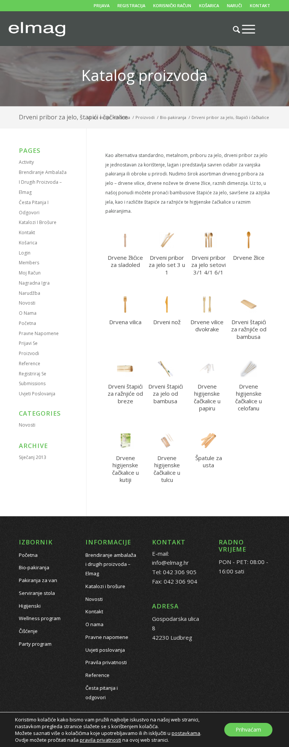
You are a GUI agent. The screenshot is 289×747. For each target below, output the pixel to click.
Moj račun (30, 273)
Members (29, 262)
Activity (26, 162)
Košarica (28, 242)
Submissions (32, 383)
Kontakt (27, 232)
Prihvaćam (248, 729)
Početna (27, 323)
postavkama (186, 733)
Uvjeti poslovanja (37, 393)
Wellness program (40, 618)
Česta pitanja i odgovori (101, 692)
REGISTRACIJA (131, 5)
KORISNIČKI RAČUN (172, 5)
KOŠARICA (209, 5)
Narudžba (29, 293)
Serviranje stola (37, 593)
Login (24, 253)
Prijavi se (28, 343)
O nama (28, 313)
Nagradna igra (34, 283)
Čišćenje (28, 631)
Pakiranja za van (38, 580)
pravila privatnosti (100, 739)
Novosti (27, 303)
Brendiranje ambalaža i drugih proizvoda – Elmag (43, 182)
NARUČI (234, 5)
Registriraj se (32, 373)
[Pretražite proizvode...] (232, 29)
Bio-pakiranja (34, 567)
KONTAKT (260, 5)
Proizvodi (29, 353)
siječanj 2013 (32, 457)
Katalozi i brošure (37, 222)
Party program (35, 643)
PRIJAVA (102, 5)
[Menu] (244, 29)
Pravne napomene (39, 333)
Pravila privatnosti (106, 662)
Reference (29, 363)
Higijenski (30, 605)
